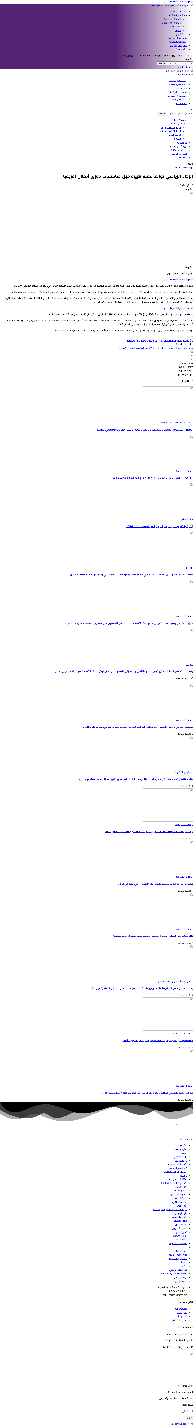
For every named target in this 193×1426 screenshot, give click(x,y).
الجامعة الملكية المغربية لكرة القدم (169, 1210)
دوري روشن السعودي (168, 981)
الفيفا (184, 1262)
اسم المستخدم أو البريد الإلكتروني (176, 1399)
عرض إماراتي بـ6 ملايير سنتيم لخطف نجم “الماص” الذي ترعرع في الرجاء (155, 884)
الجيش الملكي (179, 1202)
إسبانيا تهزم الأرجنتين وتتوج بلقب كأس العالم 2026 (159, 526)
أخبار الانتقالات (180, 1251)
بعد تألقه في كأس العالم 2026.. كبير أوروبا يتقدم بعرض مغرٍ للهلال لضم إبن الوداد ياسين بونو (142, 988)
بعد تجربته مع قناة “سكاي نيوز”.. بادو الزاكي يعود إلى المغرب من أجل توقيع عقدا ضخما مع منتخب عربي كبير (124, 671)
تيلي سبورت (156, 341)
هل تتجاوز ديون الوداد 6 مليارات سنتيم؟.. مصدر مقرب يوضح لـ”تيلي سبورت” (153, 936)
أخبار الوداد (182, 1187)
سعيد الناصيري (179, 1228)
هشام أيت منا (180, 1191)
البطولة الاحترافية (178, 1195)
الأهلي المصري (179, 1217)
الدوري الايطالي (186, 981)
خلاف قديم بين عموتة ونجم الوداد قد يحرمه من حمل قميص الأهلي (157, 1041)
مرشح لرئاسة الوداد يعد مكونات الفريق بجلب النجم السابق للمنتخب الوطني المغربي (147, 832)
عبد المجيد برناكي (178, 1270)
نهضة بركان (181, 1225)
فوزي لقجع (181, 1232)
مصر (185, 1247)
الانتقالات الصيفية (178, 1179)
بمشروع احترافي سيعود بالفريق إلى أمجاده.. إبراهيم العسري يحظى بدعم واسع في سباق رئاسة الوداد (138, 727)
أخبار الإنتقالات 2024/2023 (173, 1183)
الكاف (170, 341)
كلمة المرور (187, 1405)
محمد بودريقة (180, 1221)
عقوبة (129, 341)
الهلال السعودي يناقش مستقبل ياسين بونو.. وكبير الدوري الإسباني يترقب (145, 430)
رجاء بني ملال (180, 1278)
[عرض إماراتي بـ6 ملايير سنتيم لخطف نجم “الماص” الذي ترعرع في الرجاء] (168, 873)
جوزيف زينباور (180, 1281)
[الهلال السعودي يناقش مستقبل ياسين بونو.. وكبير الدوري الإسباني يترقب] (168, 419)
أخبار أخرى (188, 568)
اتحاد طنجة (181, 1240)
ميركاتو (183, 1176)
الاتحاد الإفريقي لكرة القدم (173, 1274)
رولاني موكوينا (179, 1236)
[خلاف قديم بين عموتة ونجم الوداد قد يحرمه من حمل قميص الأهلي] (168, 1030)
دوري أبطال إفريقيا (183, 168)
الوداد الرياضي (180, 1157)
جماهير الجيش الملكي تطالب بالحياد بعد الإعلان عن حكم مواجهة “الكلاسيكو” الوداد (147, 1093)
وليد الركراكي (180, 1213)
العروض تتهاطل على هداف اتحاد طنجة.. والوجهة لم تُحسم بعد (152, 478)
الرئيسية (189, 341)
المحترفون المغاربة (170, 423)
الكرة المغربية (180, 1198)
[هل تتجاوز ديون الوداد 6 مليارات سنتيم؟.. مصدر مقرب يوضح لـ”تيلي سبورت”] (168, 925)
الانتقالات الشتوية (178, 1244)
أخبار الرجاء (182, 1206)
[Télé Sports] (172, 6)
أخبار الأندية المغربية (177, 1164)
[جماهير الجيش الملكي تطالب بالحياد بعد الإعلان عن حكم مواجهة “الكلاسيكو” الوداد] (168, 1082)
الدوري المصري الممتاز (182, 1034)
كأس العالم (187, 519)
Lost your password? (182, 1424)
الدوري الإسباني (186, 423)
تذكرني (186, 1411)
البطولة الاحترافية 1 (184, 471)
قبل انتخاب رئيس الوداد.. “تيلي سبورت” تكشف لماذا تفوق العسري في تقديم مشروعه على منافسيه (129, 623)
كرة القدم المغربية (178, 1168)
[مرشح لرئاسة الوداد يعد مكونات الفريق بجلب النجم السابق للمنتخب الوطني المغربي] (168, 821)
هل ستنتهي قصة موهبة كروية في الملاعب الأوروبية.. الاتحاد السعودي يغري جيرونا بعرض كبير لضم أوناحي (136, 779)
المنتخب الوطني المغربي (175, 1172)
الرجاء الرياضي (179, 341)
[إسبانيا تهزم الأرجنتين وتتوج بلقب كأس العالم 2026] (168, 516)
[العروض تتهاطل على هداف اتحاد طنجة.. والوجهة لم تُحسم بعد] (168, 467)
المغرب (165, 341)
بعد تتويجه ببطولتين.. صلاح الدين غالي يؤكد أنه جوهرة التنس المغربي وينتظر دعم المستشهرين (131, 575)
